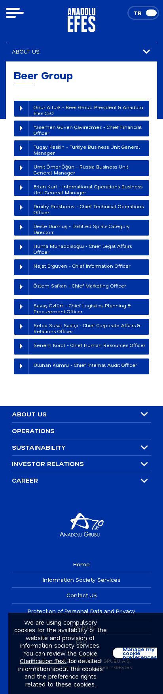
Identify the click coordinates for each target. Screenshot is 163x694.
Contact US (81, 595)
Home (81, 564)
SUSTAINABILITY (38, 447)
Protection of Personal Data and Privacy (81, 611)
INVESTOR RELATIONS (48, 464)
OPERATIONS (33, 431)
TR (138, 13)
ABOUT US (29, 414)
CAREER (25, 480)
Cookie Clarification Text (58, 657)
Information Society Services (82, 579)
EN (151, 13)
